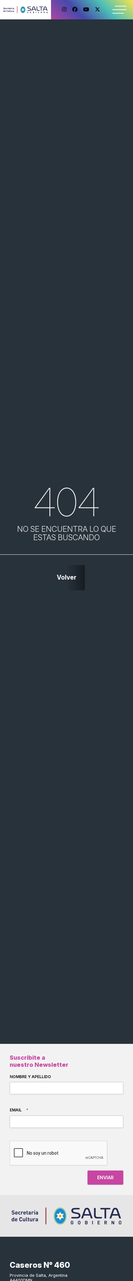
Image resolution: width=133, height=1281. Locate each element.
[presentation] (59, 1153)
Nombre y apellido (30, 1076)
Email (19, 1110)
